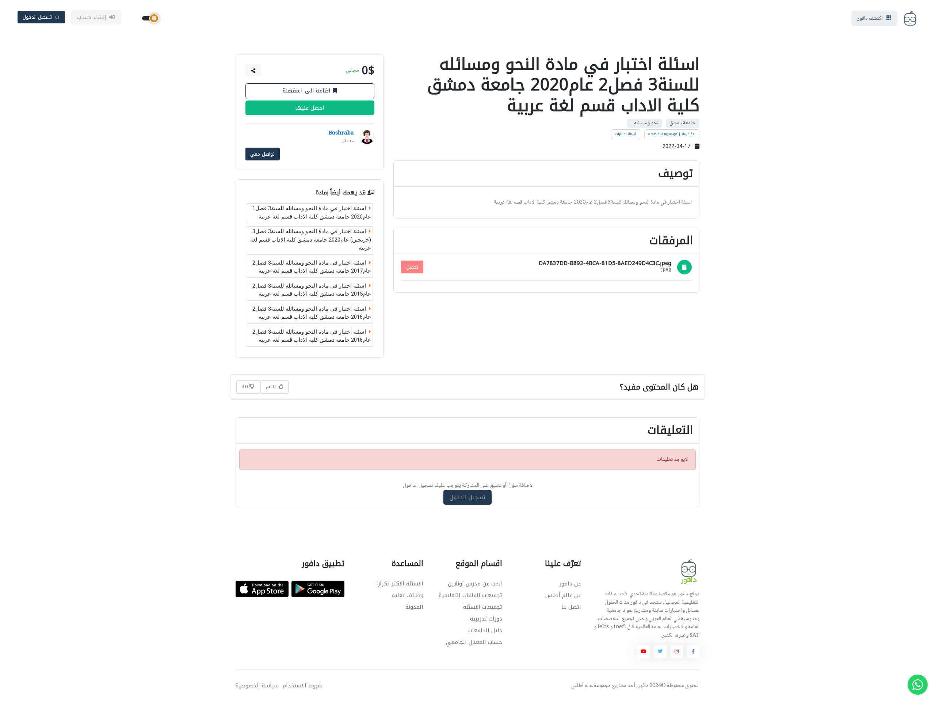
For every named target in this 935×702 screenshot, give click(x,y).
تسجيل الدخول (37, 17)
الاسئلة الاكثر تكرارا (399, 583)
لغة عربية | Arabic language (671, 134)
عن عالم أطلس (563, 595)
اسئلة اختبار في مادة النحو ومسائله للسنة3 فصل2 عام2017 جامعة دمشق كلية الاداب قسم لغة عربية (311, 267)
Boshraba (341, 133)
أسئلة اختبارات (626, 134)
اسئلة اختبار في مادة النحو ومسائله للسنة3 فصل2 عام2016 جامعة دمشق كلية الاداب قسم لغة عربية (311, 313)
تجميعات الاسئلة (482, 607)
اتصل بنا (571, 607)
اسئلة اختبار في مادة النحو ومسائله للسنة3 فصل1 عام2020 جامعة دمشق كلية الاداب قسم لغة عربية (311, 212)
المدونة (414, 607)
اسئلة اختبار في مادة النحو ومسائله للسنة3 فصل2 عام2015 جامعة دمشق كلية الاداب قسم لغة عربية (311, 290)
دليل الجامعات (485, 630)
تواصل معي (262, 154)
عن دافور (570, 583)
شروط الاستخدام (303, 686)
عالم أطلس (582, 686)
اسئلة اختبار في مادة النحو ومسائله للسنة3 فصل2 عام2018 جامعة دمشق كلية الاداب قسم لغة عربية (311, 336)
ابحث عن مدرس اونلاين (475, 583)
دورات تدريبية (486, 619)
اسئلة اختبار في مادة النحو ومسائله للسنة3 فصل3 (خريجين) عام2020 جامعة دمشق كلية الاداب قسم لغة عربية (310, 239)
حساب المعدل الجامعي (474, 642)
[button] (253, 70)
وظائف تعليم (407, 595)
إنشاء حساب (92, 17)
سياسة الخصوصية (257, 686)
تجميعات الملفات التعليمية (470, 595)
